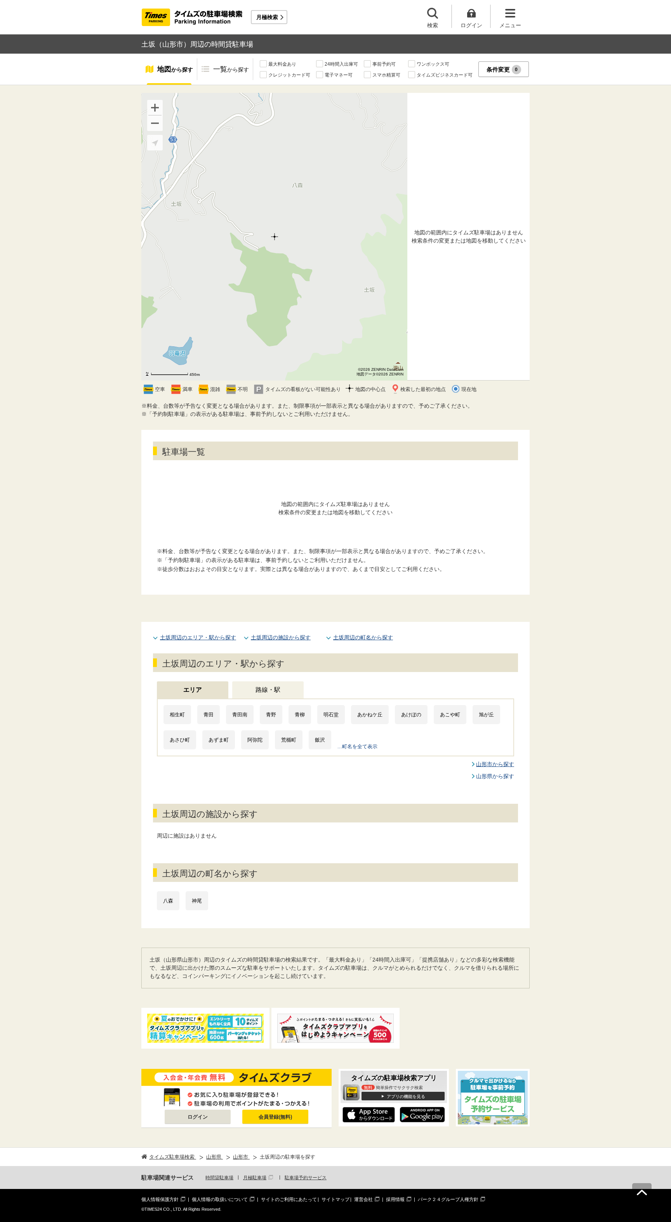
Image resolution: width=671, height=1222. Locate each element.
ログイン (198, 1117)
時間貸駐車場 (219, 1177)
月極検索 (267, 17)
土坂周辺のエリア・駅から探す (198, 637)
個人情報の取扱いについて (220, 1199)
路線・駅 (268, 689)
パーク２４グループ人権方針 (448, 1199)
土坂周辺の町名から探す (363, 637)
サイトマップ (335, 1199)
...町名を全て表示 (357, 746)
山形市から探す (495, 764)
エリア (192, 689)
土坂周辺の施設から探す (281, 637)
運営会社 (363, 1199)
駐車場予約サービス (306, 1177)
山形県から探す (495, 776)
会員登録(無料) (275, 1117)
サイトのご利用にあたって (289, 1199)
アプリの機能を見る (406, 1096)
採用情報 (395, 1199)
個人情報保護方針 (160, 1199)
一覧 (231, 69)
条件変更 (502, 69)
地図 (175, 69)
